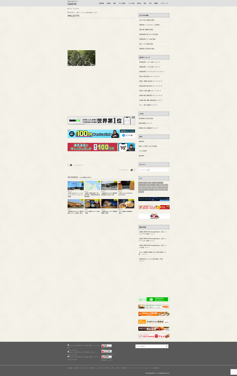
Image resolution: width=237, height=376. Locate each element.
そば (149, 182)
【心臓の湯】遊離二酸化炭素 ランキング (150, 100)
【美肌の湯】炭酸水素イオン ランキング (150, 95)
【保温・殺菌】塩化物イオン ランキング (150, 81)
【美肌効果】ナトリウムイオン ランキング (151, 71)
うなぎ (145, 182)
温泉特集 (101, 3)
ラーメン (153, 185)
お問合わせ (156, 368)
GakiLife (72, 3)
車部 (145, 3)
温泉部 (108, 3)
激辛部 (139, 3)
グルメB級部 (122, 3)
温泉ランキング (106, 349)
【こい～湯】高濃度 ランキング (148, 105)
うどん (140, 182)
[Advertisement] (101, 36)
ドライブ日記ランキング (108, 354)
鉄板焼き (161, 189)
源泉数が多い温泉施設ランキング (148, 128)
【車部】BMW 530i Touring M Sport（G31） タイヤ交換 (153, 246)
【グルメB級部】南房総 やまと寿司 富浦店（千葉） (152, 253)
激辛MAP (141, 155)
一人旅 (158, 185)
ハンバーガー (142, 185)
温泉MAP (141, 141)
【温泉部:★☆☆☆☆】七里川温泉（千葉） (151, 260)
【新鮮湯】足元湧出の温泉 (146, 48)
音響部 (156, 3)
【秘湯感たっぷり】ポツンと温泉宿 (149, 25)
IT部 (150, 3)
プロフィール (164, 3)
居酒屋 (154, 187)
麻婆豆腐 (141, 192)
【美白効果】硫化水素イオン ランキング (150, 86)
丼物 (163, 185)
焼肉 (156, 189)
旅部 (114, 3)
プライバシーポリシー (144, 368)
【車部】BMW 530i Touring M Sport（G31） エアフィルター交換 (153, 239)
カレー (154, 182)
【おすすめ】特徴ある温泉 (146, 20)
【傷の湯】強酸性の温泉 (146, 29)
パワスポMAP (143, 151)
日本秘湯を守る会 (143, 189)
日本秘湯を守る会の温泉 (146, 118)
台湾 (166, 185)
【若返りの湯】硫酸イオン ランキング (150, 90)
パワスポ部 (131, 3)
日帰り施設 (164, 187)
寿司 (149, 187)
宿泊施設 (145, 187)
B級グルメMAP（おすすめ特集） (148, 146)
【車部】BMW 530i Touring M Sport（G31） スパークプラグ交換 (153, 233)
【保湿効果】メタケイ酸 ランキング (149, 62)
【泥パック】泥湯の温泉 (146, 44)
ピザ (148, 185)
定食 (140, 187)
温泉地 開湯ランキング (145, 123)
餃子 (166, 189)
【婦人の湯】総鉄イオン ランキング (149, 76)
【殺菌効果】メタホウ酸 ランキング (149, 67)
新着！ (158, 187)
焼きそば (151, 189)
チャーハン (160, 182)
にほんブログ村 (72, 350)
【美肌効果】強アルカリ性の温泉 (148, 34)
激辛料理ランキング (107, 360)
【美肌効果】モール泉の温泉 (147, 39)
